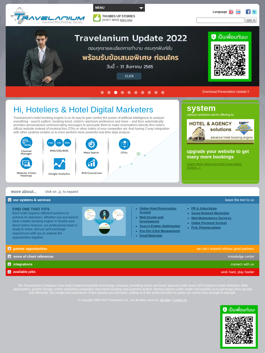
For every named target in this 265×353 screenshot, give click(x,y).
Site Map (165, 300)
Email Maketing (150, 235)
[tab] (132, 200)
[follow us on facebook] (248, 12)
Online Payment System (209, 223)
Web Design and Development (151, 219)
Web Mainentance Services (211, 218)
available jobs (24, 272)
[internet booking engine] (220, 147)
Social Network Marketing (210, 213)
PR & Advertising (204, 208)
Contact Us (180, 300)
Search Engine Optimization (159, 226)
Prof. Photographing (205, 227)
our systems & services (31, 200)
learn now (126, 19)
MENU (100, 8)
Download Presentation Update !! (225, 92)
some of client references (33, 256)
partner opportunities (30, 249)
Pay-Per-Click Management (159, 231)
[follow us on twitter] (254, 12)
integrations (22, 264)
